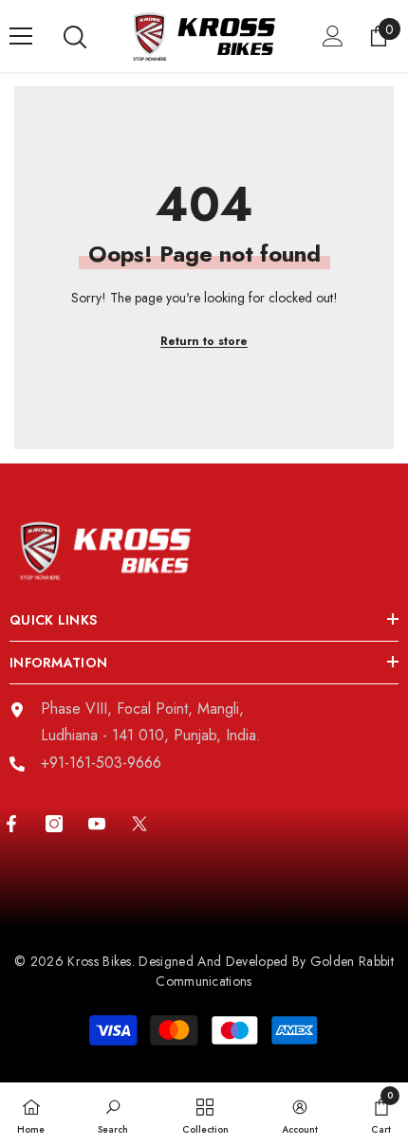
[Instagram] (54, 823)
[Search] (75, 37)
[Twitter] (139, 823)
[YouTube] (97, 823)
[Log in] (333, 36)
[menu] (20, 36)
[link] (113, 1113)
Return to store (204, 341)
